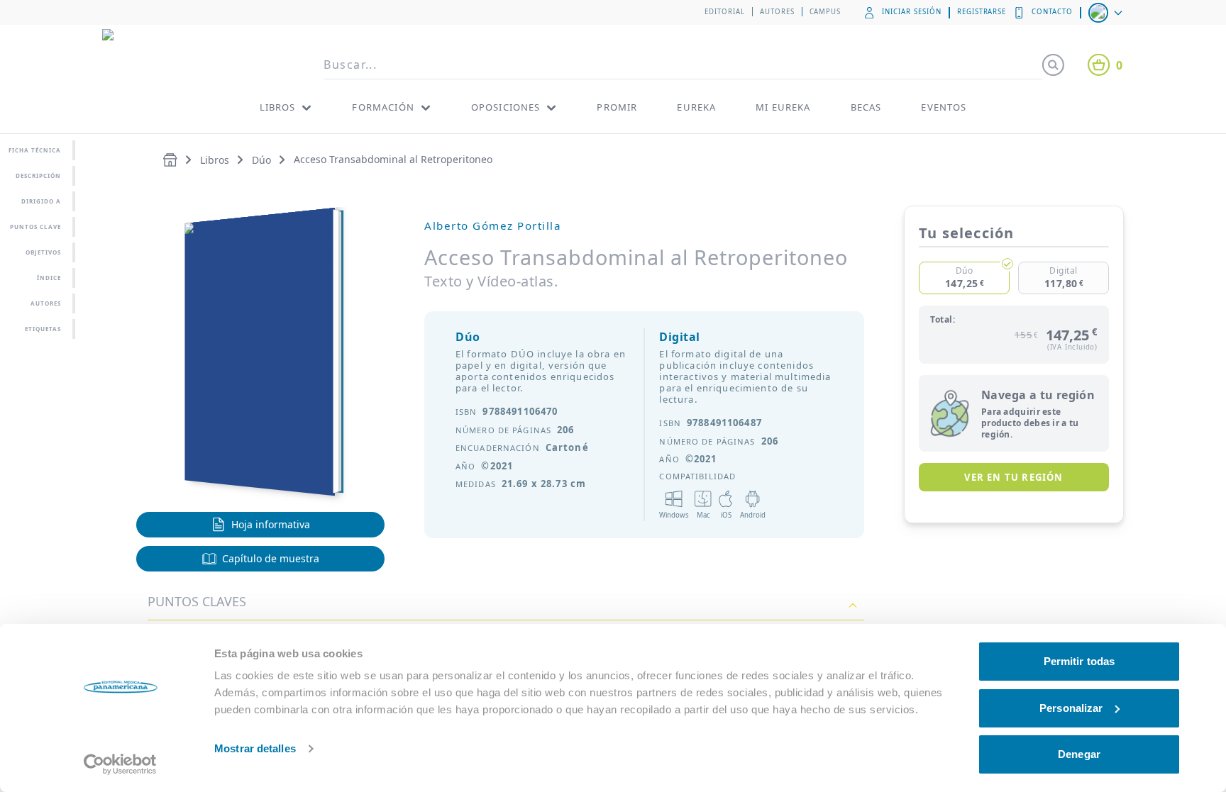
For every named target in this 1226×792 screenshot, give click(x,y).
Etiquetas (43, 329)
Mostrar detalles (255, 748)
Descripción (38, 175)
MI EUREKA (783, 107)
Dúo (261, 160)
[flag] (1107, 12)
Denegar (1079, 754)
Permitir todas (1079, 661)
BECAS (866, 107)
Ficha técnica (35, 150)
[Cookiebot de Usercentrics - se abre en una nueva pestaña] (120, 764)
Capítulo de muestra (270, 558)
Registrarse (982, 11)
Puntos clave (35, 226)
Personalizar (1071, 708)
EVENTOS (943, 107)
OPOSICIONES (506, 107)
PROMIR (617, 107)
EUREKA (696, 107)
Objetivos (43, 252)
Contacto (1052, 11)
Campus (825, 11)
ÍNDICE (49, 277)
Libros (214, 160)
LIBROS (278, 107)
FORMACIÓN (383, 107)
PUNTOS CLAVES (197, 601)
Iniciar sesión (911, 11)
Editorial (725, 11)
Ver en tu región (1013, 477)
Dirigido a (41, 201)
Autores (777, 11)
